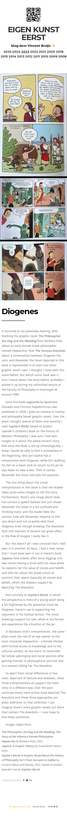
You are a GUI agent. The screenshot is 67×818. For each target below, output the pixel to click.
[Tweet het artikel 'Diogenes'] (27, 780)
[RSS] (53, 46)
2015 (4, 56)
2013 (20, 56)
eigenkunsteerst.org (20, 806)
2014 (12, 56)
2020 (51, 51)
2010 (44, 56)
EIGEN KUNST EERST (33, 33)
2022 (34, 51)
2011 (36, 56)
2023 (25, 51)
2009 (53, 56)
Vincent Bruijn (39, 806)
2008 (62, 56)
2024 (16, 51)
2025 (7, 51)
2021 (42, 51)
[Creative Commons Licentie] (52, 806)
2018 (59, 51)
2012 (29, 56)
